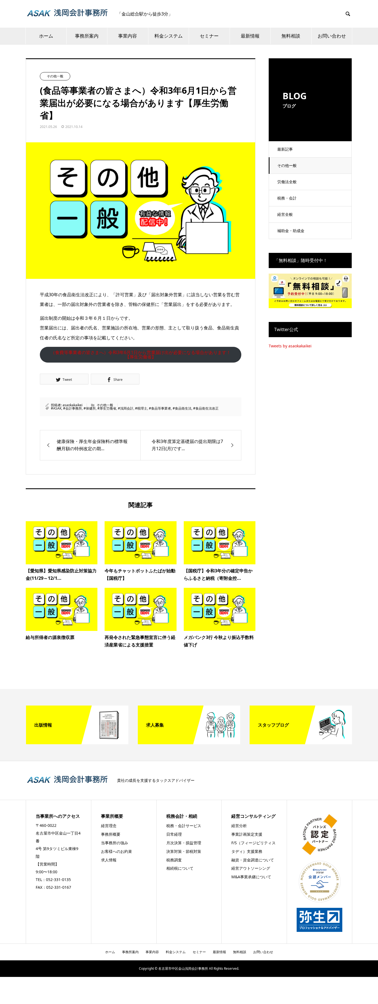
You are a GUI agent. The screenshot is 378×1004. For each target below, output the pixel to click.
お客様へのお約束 (116, 851)
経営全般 (285, 214)
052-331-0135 (58, 879)
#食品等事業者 (160, 408)
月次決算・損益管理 (183, 842)
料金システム (168, 36)
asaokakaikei (72, 405)
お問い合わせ (332, 36)
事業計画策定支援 (246, 834)
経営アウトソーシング (250, 868)
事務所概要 (110, 834)
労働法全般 (287, 181)
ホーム (46, 36)
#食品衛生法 (182, 408)
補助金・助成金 (290, 230)
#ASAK (56, 408)
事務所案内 (87, 36)
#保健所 (90, 408)
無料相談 (290, 36)
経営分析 (239, 825)
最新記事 (285, 149)
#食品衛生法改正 (206, 408)
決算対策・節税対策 (183, 851)
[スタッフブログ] (301, 742)
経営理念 (108, 825)
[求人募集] (189, 742)
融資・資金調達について (252, 860)
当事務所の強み (114, 842)
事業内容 (127, 36)
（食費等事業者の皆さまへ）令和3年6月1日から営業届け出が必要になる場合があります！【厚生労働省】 (141, 354)
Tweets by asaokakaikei (290, 345)
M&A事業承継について (251, 876)
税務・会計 (287, 198)
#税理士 (141, 408)
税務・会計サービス (183, 825)
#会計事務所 (72, 408)
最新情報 (250, 36)
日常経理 (174, 834)
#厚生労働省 (106, 408)
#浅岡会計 (125, 408)
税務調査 (174, 860)
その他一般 (287, 165)
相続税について (179, 868)
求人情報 (108, 860)
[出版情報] (77, 742)
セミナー (209, 36)
